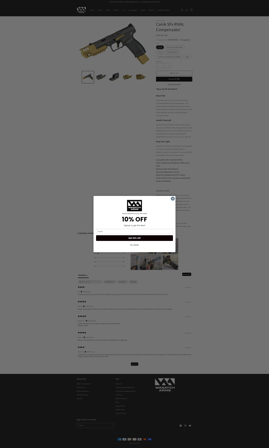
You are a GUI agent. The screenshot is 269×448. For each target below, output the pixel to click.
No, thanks (134, 245)
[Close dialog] (173, 198)
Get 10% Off (134, 238)
